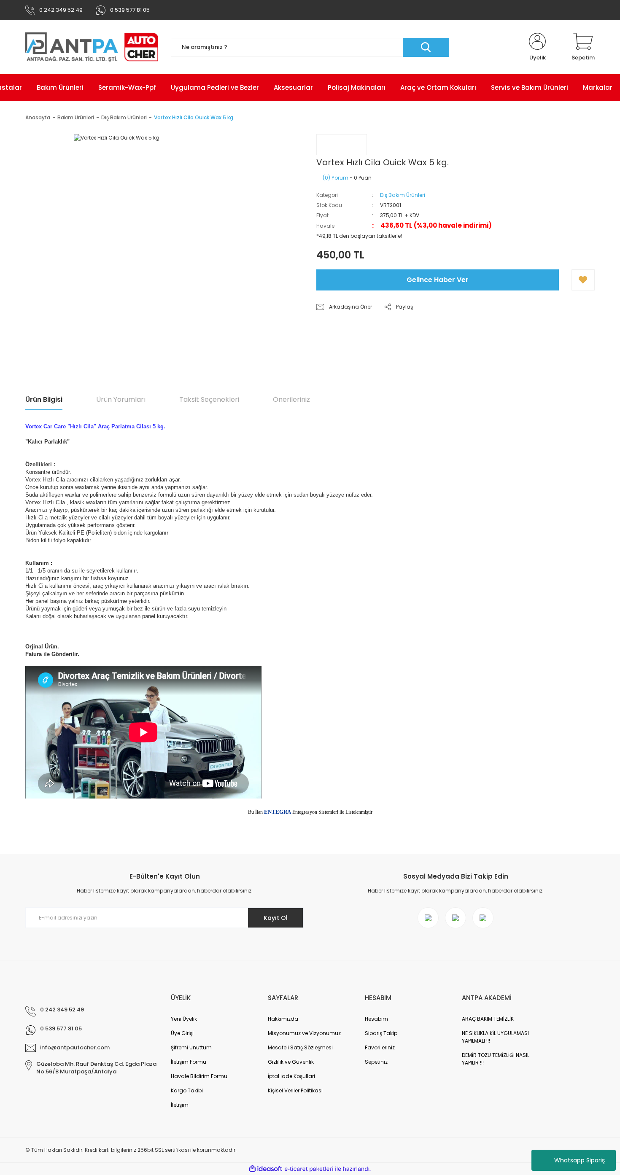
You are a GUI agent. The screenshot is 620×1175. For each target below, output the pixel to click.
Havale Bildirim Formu (199, 1076)
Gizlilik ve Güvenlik (291, 1061)
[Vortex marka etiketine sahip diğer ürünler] (341, 144)
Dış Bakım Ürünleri (402, 195)
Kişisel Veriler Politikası (295, 1090)
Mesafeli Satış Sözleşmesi (300, 1047)
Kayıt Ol (276, 918)
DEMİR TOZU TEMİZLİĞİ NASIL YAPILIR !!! (495, 1058)
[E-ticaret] (309, 1169)
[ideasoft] (266, 1169)
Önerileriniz (291, 399)
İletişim (180, 1104)
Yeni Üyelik (184, 1018)
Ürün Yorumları (121, 399)
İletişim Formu (188, 1061)
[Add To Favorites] (583, 279)
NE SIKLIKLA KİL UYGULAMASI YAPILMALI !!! (495, 1037)
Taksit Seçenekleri (209, 399)
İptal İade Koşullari (291, 1076)
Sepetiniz (376, 1061)
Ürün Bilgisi (43, 399)
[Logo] (91, 47)
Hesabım (376, 1018)
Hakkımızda (283, 1018)
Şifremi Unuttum (191, 1047)
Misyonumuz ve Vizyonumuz (304, 1033)
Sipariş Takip (381, 1033)
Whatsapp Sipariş (579, 1160)
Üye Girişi (182, 1033)
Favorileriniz (380, 1047)
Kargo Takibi (187, 1090)
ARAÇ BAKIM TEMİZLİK (488, 1018)
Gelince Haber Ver (438, 280)
